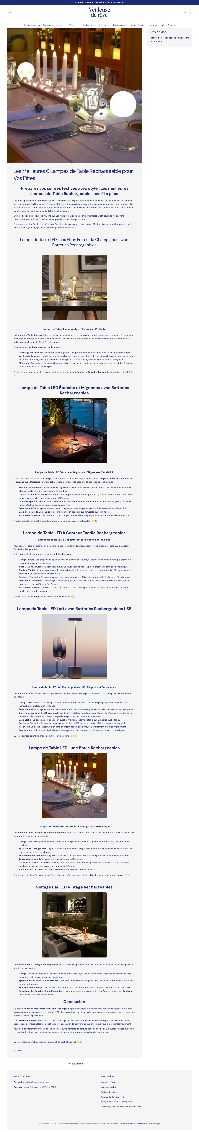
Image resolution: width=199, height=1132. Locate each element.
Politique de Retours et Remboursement (118, 1102)
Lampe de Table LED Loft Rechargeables (37, 693)
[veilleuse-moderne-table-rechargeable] (74, 924)
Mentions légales (155, 1124)
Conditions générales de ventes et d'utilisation (121, 1106)
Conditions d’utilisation (109, 1124)
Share (19, 1050)
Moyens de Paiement (110, 1082)
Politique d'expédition (110, 1092)
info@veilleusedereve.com (36, 1082)
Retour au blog (76, 1063)
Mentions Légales (108, 1087)
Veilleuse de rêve (50, 1124)
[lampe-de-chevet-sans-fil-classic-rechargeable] (74, 430)
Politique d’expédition (127, 1124)
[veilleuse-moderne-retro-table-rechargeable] (74, 287)
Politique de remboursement (68, 1124)
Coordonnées (142, 1124)
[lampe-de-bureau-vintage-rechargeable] (74, 646)
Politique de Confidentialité (112, 1097)
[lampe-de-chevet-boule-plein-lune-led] (74, 785)
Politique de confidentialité (90, 1124)
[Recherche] (10, 13)
